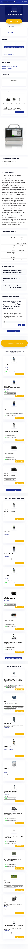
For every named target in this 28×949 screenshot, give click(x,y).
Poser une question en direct (9, 54)
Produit (4, 26)
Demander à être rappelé (8, 53)
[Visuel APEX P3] (14, 136)
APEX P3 (7, 322)
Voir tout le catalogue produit (14, 490)
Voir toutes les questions (14, 331)
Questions (11, 26)
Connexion (24, 1)
